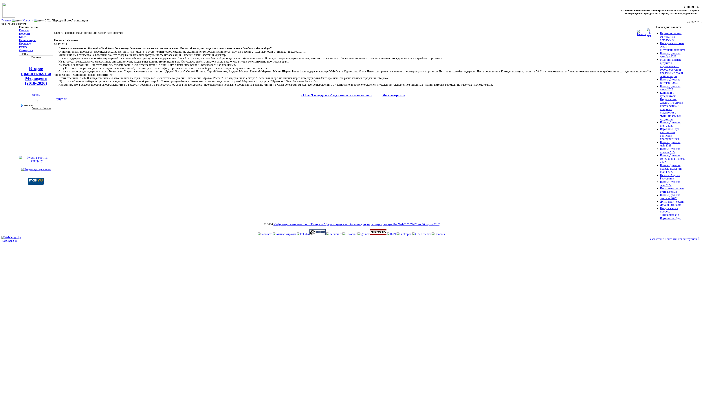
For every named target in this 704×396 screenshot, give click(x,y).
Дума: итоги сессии (672, 201)
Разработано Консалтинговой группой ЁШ (676, 239)
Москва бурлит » (393, 95)
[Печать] (641, 31)
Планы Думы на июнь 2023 (670, 124)
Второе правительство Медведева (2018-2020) (36, 76)
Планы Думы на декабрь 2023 (670, 55)
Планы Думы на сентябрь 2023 (670, 81)
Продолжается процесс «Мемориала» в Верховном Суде (670, 213)
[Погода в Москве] (36, 102)
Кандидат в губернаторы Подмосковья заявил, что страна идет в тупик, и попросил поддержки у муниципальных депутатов (671, 106)
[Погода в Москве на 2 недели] (41, 108)
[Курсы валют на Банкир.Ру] (36, 160)
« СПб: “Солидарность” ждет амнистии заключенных (336, 95)
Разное (23, 46)
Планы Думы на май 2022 (670, 183)
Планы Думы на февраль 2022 (670, 196)
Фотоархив (26, 50)
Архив (36, 94)
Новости (28, 20)
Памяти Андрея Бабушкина (670, 177)
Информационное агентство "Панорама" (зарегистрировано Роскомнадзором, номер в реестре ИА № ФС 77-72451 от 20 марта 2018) (357, 224)
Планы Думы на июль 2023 (670, 88)
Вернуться (60, 98)
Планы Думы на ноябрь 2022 (670, 150)
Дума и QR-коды (670, 204)
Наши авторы (27, 40)
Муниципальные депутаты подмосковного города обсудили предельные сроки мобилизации (671, 68)
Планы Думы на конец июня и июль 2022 (672, 159)
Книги (23, 36)
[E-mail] (649, 31)
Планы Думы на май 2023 (670, 144)
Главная (6, 20)
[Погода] (26, 105)
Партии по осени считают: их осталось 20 (670, 36)
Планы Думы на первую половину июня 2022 (671, 168)
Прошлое (25, 43)
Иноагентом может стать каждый (672, 190)
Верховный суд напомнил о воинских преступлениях (669, 133)
